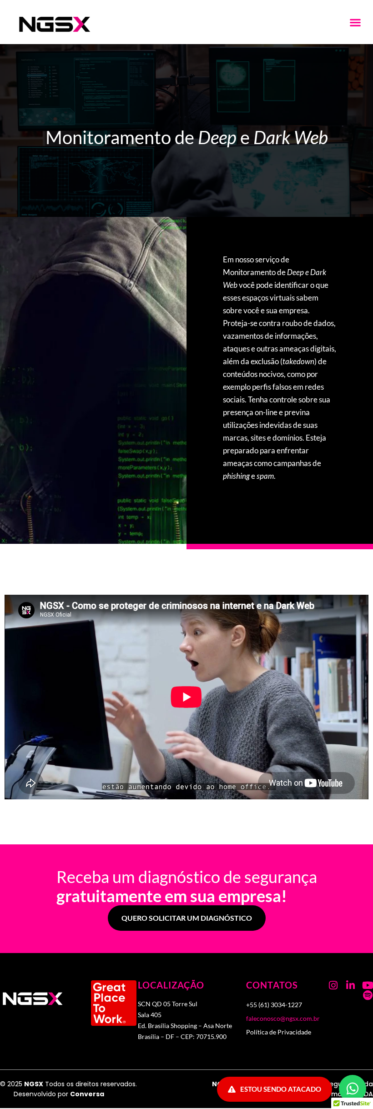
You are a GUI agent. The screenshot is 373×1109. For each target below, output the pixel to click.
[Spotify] (368, 995)
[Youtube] (368, 985)
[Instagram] (333, 985)
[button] (355, 22)
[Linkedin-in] (351, 985)
